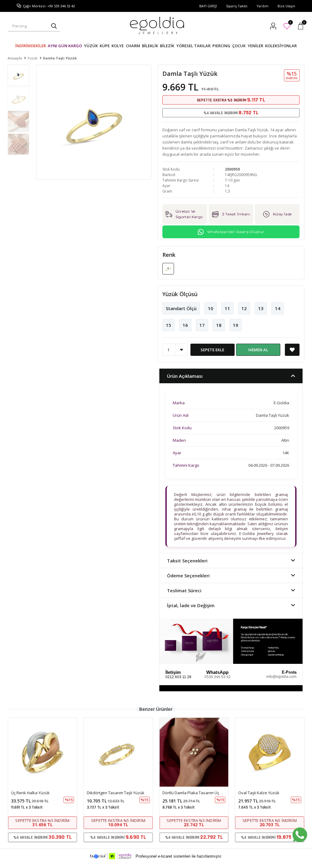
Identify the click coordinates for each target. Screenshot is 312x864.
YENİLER (255, 45)
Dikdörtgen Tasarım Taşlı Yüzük (115, 792)
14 (277, 308)
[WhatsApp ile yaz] (299, 834)
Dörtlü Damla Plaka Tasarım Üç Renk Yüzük (202, 792)
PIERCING (221, 45)
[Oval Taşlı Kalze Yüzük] (269, 752)
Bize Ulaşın (286, 6)
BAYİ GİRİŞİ (208, 6)
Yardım (262, 6)
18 (219, 325)
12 (244, 308)
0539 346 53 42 (217, 677)
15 (168, 325)
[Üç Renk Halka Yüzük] (42, 752)
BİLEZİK (167, 45)
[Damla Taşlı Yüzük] (168, 268)
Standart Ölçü (181, 308)
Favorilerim (290, 23)
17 (202, 325)
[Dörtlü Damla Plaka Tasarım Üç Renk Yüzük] (194, 752)
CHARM (133, 45)
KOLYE (118, 45)
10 (210, 308)
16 (185, 325)
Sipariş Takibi (236, 6)
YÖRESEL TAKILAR (193, 45)
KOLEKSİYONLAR (281, 45)
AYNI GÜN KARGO (65, 45)
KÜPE (105, 45)
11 (227, 308)
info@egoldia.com (281, 677)
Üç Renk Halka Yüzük (30, 792)
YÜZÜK (91, 45)
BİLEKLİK (150, 45)
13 (261, 308)
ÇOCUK (239, 45)
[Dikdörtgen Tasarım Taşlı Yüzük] (118, 752)
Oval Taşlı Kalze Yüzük (258, 792)
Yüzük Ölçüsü (179, 294)
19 (235, 325)
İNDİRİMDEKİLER (30, 45)
